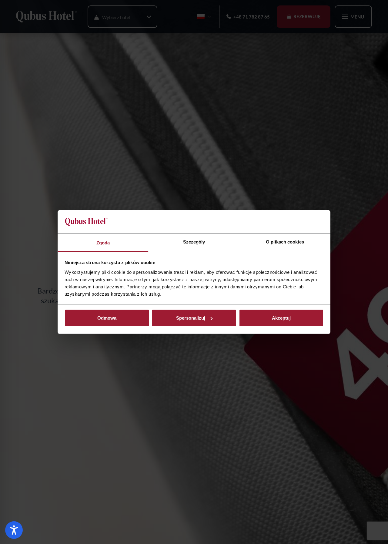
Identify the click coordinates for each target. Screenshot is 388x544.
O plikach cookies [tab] (285, 241)
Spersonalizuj (190, 318)
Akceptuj (281, 318)
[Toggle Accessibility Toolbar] (14, 530)
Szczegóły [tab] (194, 241)
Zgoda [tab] (103, 242)
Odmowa (106, 318)
